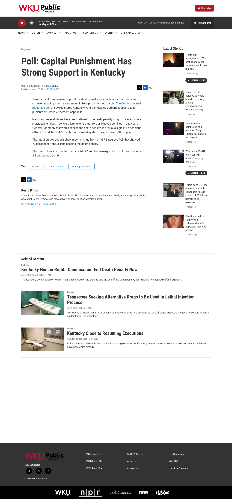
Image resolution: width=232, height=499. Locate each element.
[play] (22, 23)
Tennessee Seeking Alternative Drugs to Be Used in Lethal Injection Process (131, 299)
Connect (52, 33)
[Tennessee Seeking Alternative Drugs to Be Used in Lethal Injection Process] (42, 303)
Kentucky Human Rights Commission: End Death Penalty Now (79, 269)
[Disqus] (116, 400)
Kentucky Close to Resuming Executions (105, 333)
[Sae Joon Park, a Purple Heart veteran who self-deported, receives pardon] (173, 221)
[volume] (31, 23)
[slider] (36, 22)
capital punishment (81, 166)
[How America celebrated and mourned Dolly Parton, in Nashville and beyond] (173, 128)
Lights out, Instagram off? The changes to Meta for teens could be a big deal (196, 61)
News (21, 33)
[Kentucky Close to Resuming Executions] (42, 339)
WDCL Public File (94, 468)
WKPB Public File (94, 461)
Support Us (90, 33)
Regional (25, 49)
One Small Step (131, 33)
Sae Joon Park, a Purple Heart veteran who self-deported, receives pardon (195, 223)
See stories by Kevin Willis (38, 204)
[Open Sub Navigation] (27, 33)
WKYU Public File (94, 454)
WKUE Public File (135, 454)
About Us (70, 33)
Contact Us (132, 468)
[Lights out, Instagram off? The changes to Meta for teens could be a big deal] (173, 60)
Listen (36, 33)
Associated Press (28, 275)
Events (109, 33)
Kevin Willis (51, 86)
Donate (206, 8)
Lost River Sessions (178, 468)
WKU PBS (173, 461)
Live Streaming (176, 454)
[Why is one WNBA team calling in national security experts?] (173, 156)
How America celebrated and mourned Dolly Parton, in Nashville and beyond (196, 130)
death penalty (56, 166)
